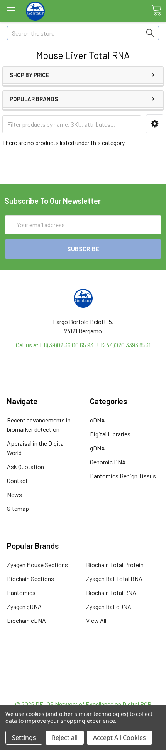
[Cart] (156, 10)
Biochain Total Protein (115, 564)
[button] (154, 123)
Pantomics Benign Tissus (123, 475)
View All (96, 620)
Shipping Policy (83, 671)
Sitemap (18, 508)
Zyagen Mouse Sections (37, 564)
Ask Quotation (25, 466)
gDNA (97, 448)
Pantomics (21, 592)
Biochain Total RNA (111, 592)
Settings (24, 737)
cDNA (97, 420)
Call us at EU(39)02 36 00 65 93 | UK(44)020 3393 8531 (83, 344)
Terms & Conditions (83, 662)
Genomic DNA (108, 462)
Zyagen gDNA (24, 606)
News (14, 494)
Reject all (65, 737)
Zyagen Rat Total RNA (114, 578)
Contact (17, 480)
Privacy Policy (83, 690)
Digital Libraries (110, 434)
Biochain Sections (30, 578)
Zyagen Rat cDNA (108, 606)
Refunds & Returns (83, 680)
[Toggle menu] (10, 10)
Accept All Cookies (119, 737)
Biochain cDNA (26, 620)
